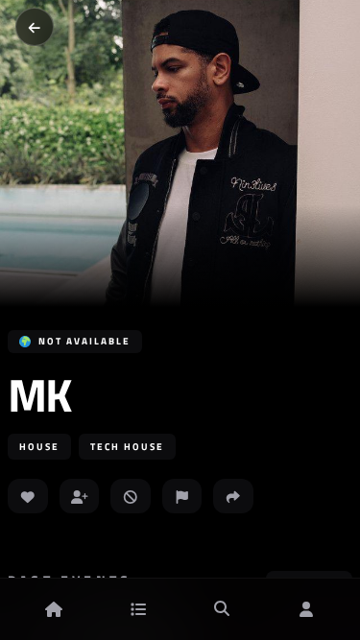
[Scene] (138, 609)
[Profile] (306, 609)
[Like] (28, 496)
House (39, 446)
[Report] (182, 496)
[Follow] (80, 496)
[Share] (233, 496)
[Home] (54, 609)
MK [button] (38, 395)
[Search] (222, 609)
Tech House (127, 446)
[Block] (130, 496)
